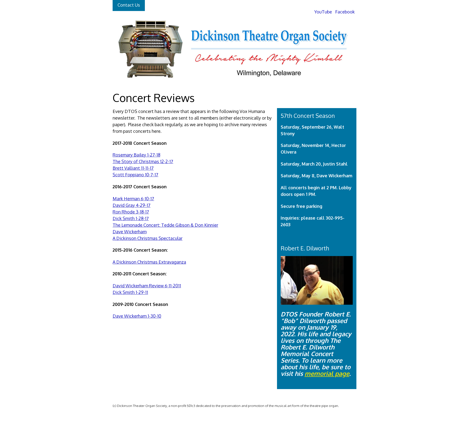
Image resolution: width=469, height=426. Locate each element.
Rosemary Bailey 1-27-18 (136, 154)
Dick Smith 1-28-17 (131, 218)
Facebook (344, 11)
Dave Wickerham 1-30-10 (137, 316)
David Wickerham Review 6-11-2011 (147, 285)
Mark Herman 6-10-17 (133, 198)
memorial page (327, 373)
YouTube (322, 11)
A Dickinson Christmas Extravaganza (149, 262)
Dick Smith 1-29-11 (130, 292)
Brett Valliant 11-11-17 (133, 168)
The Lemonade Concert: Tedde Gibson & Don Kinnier (165, 225)
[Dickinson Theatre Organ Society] (233, 84)
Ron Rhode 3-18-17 (131, 211)
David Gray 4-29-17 (131, 205)
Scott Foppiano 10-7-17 (135, 174)
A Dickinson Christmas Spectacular (147, 238)
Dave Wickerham (130, 231)
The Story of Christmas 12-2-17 (143, 161)
